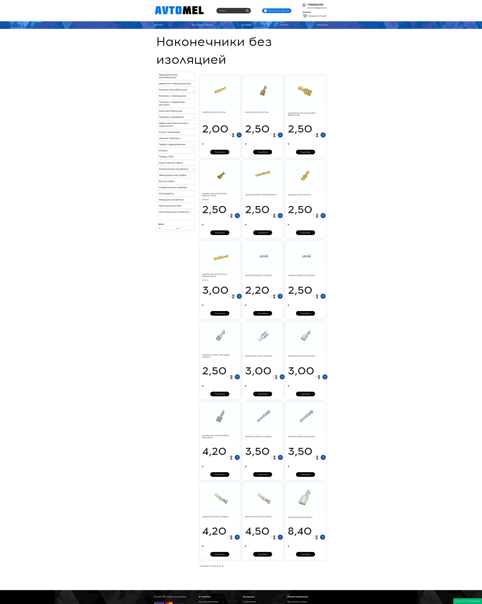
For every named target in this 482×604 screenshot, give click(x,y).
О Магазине (249, 601)
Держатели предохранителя (175, 83)
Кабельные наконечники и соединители (174, 124)
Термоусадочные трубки (173, 175)
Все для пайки (167, 181)
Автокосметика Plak (170, 206)
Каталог (158, 24)
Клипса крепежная (169, 132)
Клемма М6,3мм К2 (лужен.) (301, 356)
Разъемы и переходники (172, 96)
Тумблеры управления (171, 117)
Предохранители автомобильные (168, 76)
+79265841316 (315, 4)
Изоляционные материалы (173, 169)
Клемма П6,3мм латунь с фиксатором (214, 275)
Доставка (246, 24)
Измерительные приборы (173, 187)
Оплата (284, 24)
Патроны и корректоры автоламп (172, 103)
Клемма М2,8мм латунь (214, 112)
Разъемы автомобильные (173, 89)
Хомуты (163, 150)
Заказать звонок (278, 10)
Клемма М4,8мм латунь (257, 112)
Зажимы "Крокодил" (170, 138)
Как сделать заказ (202, 24)
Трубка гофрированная (172, 144)
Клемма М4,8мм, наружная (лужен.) (215, 356)
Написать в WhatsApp (466, 601)
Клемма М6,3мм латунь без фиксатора (301, 114)
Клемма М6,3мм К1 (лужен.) (258, 356)
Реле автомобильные (170, 111)
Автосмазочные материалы (174, 212)
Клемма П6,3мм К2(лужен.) (258, 517)
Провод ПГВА (166, 156)
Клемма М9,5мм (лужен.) (300, 517)
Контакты (322, 24)
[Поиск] (247, 10)
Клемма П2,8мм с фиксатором (261, 195)
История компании (208, 601)
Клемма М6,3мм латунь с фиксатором (214, 195)
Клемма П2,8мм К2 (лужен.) (301, 437)
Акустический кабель (171, 163)
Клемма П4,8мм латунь (299, 195)
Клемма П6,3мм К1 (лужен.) (215, 517)
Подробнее (220, 152)
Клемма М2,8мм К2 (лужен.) (301, 276)
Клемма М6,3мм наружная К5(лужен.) (215, 437)
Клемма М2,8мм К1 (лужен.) (258, 276)
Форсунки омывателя (171, 199)
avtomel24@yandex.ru (317, 8)
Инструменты (166, 193)
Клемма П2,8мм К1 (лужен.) (258, 437)
